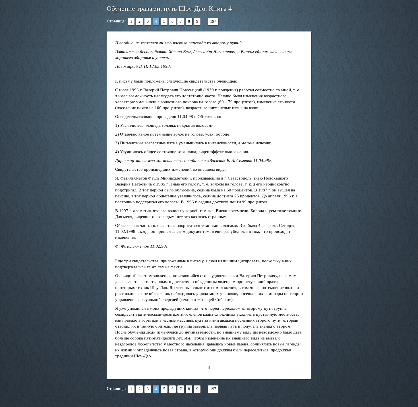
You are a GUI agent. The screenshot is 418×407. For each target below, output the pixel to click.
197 (213, 21)
